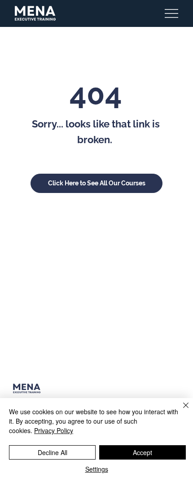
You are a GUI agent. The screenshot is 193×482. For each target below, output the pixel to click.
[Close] (180, 410)
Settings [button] (96, 468)
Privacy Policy (53, 430)
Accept (142, 452)
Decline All (52, 452)
